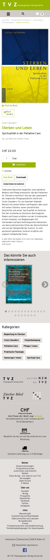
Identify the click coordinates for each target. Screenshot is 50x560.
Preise (25, 523)
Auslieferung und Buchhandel (25, 516)
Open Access (25, 481)
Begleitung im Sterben (14, 334)
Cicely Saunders (11, 340)
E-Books (25, 483)
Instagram (25, 506)
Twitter (25, 503)
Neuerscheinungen (25, 466)
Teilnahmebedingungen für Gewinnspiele (25, 528)
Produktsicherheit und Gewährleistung (25, 526)
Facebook (25, 501)
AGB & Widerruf (38, 539)
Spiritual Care (33, 358)
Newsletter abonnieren (26, 545)
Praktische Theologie (14, 352)
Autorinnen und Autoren (25, 471)
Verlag (25, 493)
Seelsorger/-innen (12, 358)
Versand (38, 416)
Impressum (10, 539)
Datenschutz (23, 539)
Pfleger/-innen (30, 346)
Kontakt (25, 491)
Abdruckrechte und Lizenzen (25, 518)
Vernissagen (25, 478)
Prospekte (25, 496)
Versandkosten (25, 521)
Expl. (14, 158)
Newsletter (25, 498)
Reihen (25, 473)
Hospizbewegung (32, 340)
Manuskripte (25, 513)
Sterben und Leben (22, 23)
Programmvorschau (25, 468)
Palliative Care (11, 346)
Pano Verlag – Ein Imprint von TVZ (25, 476)
